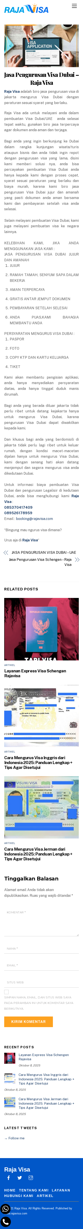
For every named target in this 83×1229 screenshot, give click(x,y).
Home (10, 1190)
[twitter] (19, 1177)
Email (12, 965)
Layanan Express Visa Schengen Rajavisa (44, 1057)
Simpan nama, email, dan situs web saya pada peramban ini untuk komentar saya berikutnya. (38, 1003)
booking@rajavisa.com (34, 519)
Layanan (61, 1190)
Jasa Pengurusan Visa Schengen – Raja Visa (40, 562)
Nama (12, 948)
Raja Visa (12, 91)
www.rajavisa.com (15, 1213)
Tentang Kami (33, 1190)
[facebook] (8, 1177)
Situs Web (15, 982)
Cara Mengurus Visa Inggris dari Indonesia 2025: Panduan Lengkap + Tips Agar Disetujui (38, 762)
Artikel (9, 665)
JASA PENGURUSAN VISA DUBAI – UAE (44, 552)
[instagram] (30, 1177)
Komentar (16, 912)
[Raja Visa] (26, 11)
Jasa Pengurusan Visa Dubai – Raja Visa (41, 78)
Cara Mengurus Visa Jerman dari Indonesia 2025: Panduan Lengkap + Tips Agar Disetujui (38, 854)
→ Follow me (14, 1138)
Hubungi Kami (18, 1196)
